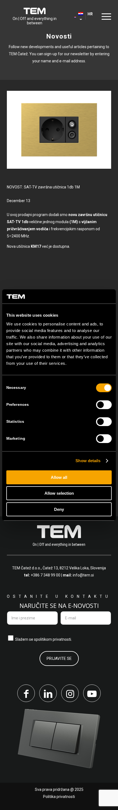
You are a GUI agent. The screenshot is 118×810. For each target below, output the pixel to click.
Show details (87, 460)
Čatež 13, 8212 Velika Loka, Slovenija (74, 568)
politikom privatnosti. (54, 639)
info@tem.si (83, 575)
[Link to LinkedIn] (48, 693)
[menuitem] (72, 16)
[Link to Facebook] (26, 693)
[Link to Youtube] (92, 693)
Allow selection (59, 493)
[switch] (104, 404)
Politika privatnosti (59, 796)
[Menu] (105, 16)
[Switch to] (72, 16)
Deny (59, 509)
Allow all (59, 477)
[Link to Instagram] (70, 693)
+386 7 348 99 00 (45, 575)
